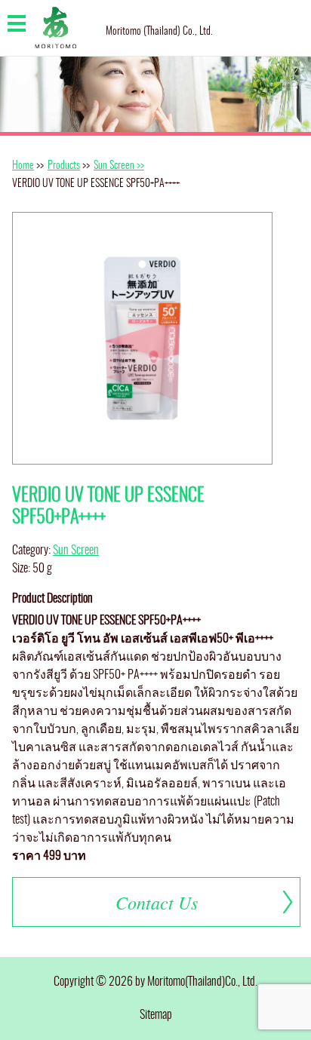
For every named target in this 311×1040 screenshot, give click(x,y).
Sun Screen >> (119, 166)
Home (23, 166)
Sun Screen (76, 551)
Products (64, 166)
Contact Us (156, 902)
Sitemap (156, 1015)
